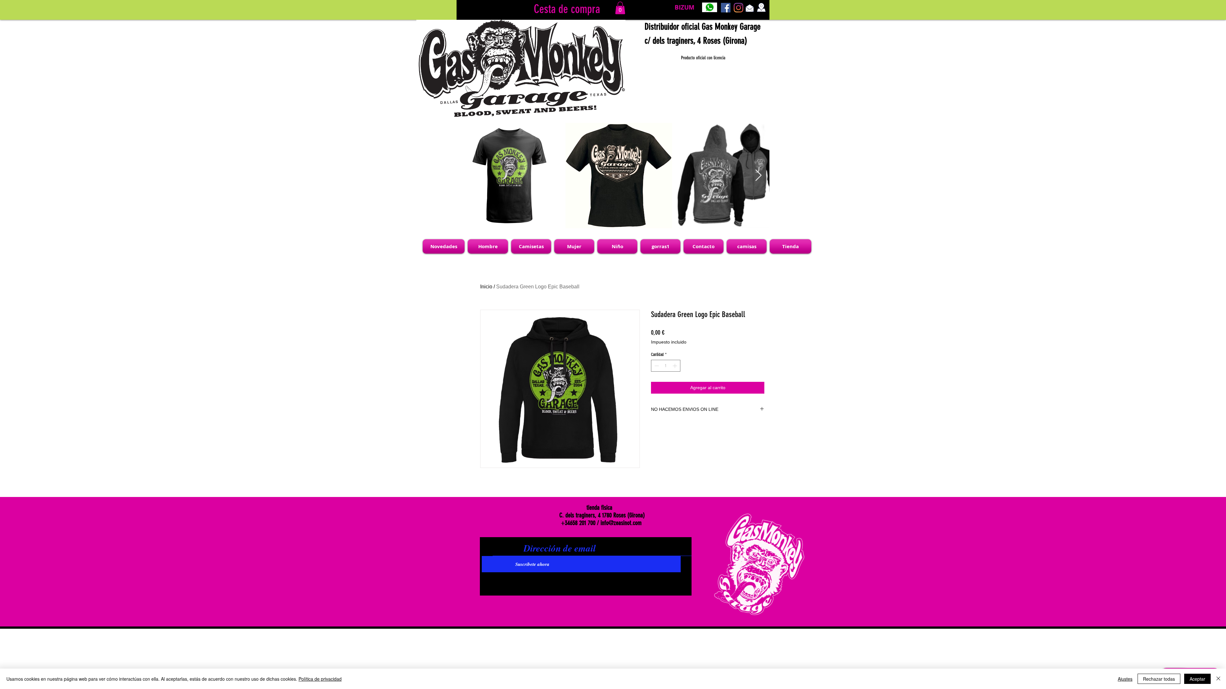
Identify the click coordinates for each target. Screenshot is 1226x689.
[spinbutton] (665, 365)
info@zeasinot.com (621, 523)
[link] (620, 8)
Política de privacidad (320, 679)
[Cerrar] (1218, 679)
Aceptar (1197, 679)
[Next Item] (758, 175)
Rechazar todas (1159, 679)
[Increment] (675, 365)
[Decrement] (656, 365)
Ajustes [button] (1125, 679)
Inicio (486, 286)
